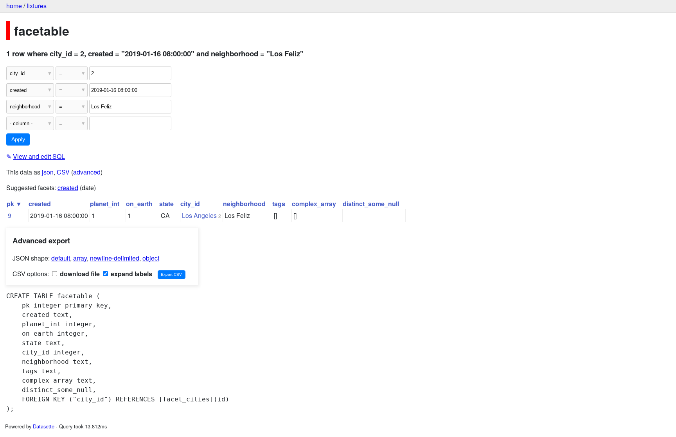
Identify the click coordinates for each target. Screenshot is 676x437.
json (48, 171)
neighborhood (244, 203)
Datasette (43, 426)
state (166, 203)
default (60, 258)
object (150, 258)
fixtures (37, 5)
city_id (190, 203)
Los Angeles (199, 215)
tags (278, 203)
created (68, 187)
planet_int (104, 203)
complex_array (314, 203)
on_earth (139, 203)
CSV (63, 171)
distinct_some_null (371, 203)
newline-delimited (114, 258)
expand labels (130, 273)
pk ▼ (14, 203)
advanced (87, 171)
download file (79, 273)
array (80, 258)
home (14, 5)
